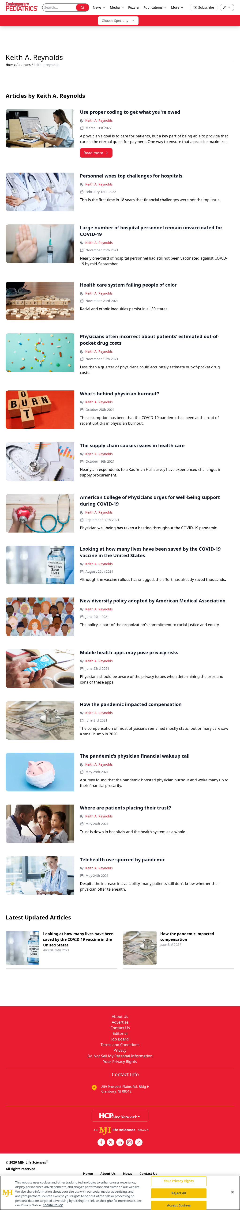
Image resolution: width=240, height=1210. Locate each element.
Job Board (120, 1039)
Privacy (120, 1050)
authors (25, 64)
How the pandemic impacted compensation (187, 936)
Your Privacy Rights (120, 1061)
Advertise (120, 1022)
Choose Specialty (115, 20)
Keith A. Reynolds (99, 120)
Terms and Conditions (120, 1044)
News (127, 1173)
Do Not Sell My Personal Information (120, 1056)
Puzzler (134, 7)
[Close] (232, 1192)
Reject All (178, 1193)
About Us (120, 1016)
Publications (153, 7)
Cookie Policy (53, 1205)
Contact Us (120, 1027)
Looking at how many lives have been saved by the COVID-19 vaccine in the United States (78, 939)
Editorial (120, 1033)
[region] (120, 1193)
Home (10, 64)
